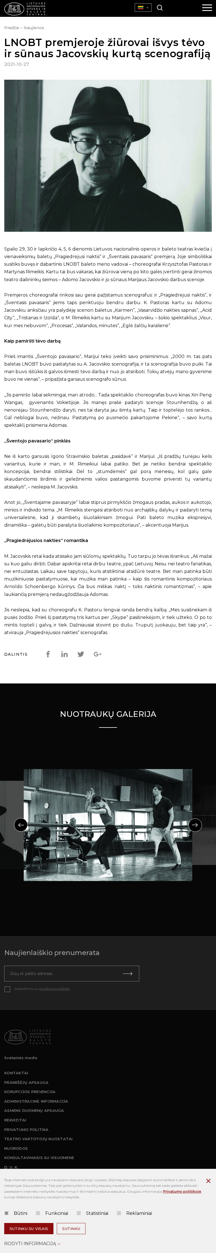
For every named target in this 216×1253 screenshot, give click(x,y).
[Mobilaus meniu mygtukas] (207, 8)
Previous (21, 825)
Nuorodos (16, 1148)
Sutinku (71, 1228)
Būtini (20, 1213)
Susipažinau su (42, 988)
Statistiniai (97, 1213)
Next (195, 825)
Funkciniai (56, 1213)
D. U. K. (11, 1167)
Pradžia (11, 27)
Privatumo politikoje (182, 1191)
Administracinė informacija (36, 1101)
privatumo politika (54, 988)
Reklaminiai (139, 1213)
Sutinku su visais (29, 1228)
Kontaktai (16, 1073)
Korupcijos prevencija (29, 1091)
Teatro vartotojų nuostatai (38, 1139)
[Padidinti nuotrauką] (108, 157)
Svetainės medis (20, 1057)
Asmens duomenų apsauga (34, 1110)
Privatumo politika (26, 1129)
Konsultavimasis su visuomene (39, 1157)
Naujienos (34, 27)
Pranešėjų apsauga (26, 1082)
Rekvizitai (15, 1120)
